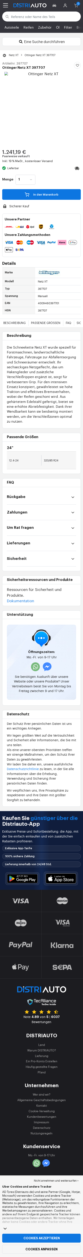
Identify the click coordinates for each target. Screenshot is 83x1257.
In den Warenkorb (45, 194)
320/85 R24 (51, 460)
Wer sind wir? (41, 1094)
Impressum (41, 1122)
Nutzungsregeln (41, 1133)
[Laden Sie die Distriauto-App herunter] (22, 878)
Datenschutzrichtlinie (23, 769)
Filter (68, 27)
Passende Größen (45, 323)
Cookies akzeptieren (41, 1238)
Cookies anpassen (41, 1249)
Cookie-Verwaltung (42, 1111)
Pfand (42, 1072)
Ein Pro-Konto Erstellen (41, 1061)
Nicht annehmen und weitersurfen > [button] (56, 1180)
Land (41, 1045)
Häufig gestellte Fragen (42, 1067)
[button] (55, 5)
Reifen (28, 27)
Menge (7, 179)
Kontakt (41, 1105)
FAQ (68, 323)
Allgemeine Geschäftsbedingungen (41, 1100)
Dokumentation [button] (20, 600)
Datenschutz (41, 1128)
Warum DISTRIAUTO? (41, 1050)
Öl (58, 27)
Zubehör (45, 27)
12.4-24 (14, 460)
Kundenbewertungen (41, 1116)
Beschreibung (14, 323)
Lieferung (41, 1056)
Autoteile (11, 27)
